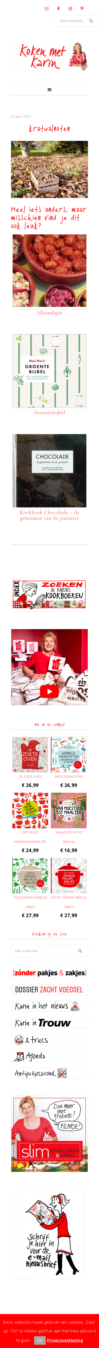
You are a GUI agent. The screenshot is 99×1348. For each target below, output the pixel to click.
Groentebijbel (49, 412)
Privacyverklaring (65, 1340)
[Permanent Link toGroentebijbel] (49, 405)
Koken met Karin (49, 56)
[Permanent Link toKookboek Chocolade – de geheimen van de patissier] (49, 505)
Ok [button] (39, 1340)
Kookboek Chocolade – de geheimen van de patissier (50, 515)
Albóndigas (49, 312)
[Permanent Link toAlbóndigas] (49, 305)
